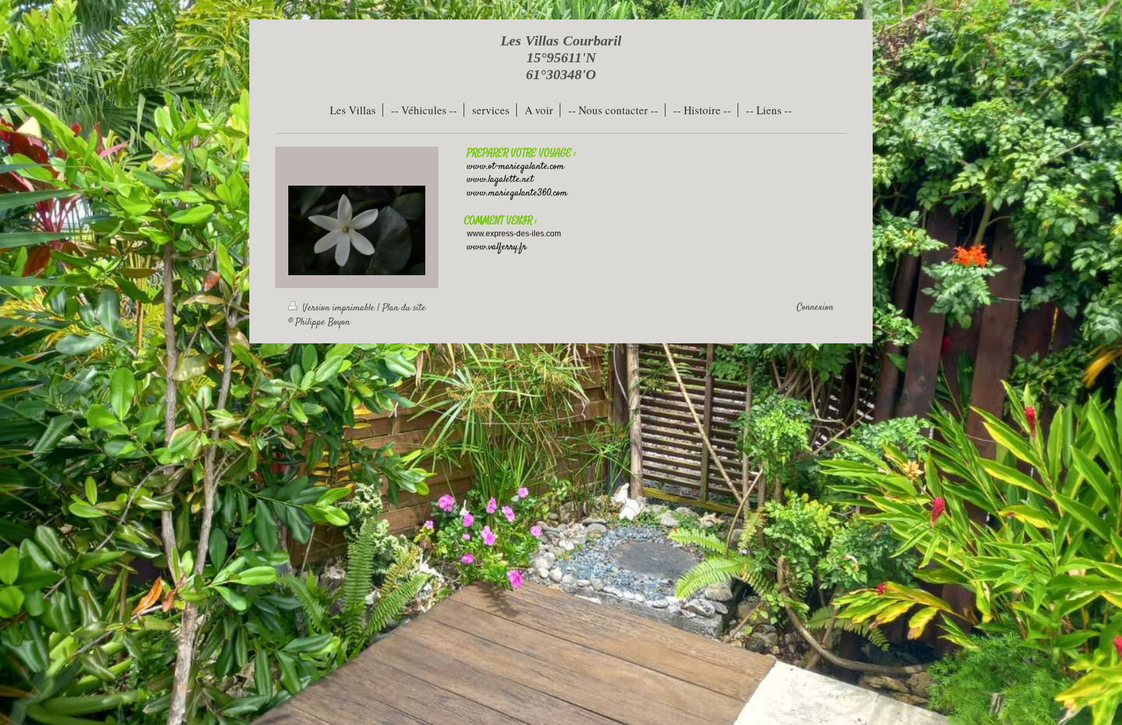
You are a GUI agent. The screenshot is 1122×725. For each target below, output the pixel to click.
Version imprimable (338, 308)
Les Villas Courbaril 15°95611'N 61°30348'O (561, 57)
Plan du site (404, 308)
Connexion (815, 308)
